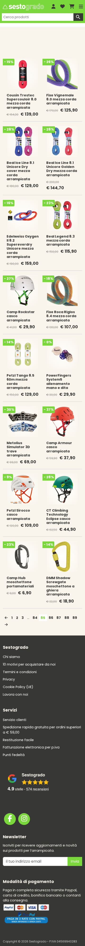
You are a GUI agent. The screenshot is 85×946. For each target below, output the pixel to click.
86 (51, 617)
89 (74, 617)
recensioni (37, 788)
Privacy (9, 679)
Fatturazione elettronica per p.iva (31, 747)
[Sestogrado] (23, 7)
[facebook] (10, 819)
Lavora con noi (15, 694)
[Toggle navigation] (81, 6)
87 (58, 617)
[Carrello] (71, 6)
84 (35, 617)
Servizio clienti (14, 719)
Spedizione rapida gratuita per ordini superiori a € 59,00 (42, 730)
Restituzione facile (18, 740)
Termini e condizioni (20, 672)
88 (66, 617)
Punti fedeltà (14, 754)
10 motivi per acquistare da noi (29, 664)
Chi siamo (11, 656)
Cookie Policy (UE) (18, 687)
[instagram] (24, 819)
